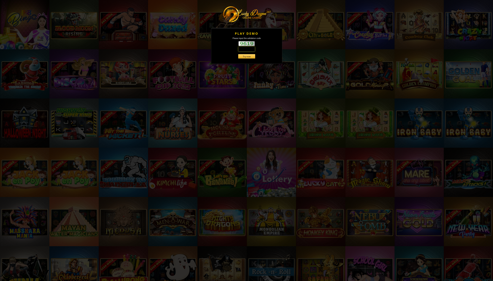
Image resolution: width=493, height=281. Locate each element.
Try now (247, 56)
